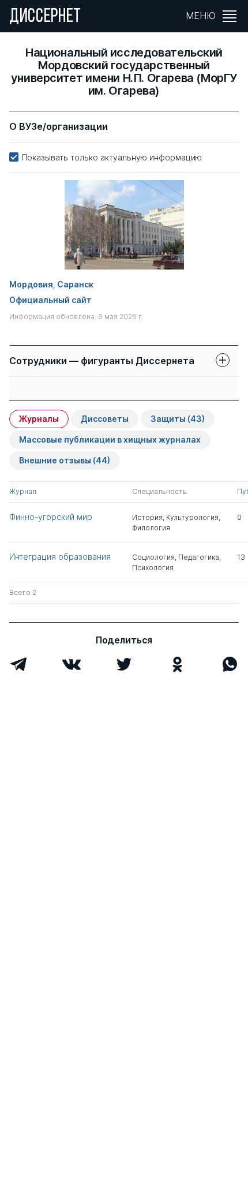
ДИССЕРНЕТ (45, 17)
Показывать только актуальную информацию (112, 157)
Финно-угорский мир (50, 517)
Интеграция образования (60, 556)
